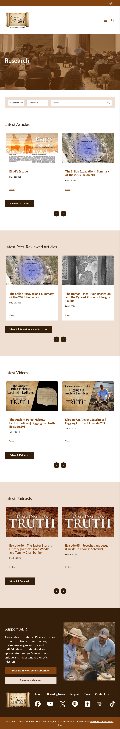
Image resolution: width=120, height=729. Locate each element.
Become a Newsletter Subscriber (31, 670)
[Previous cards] (56, 213)
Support (74, 694)
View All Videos (19, 455)
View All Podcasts (20, 581)
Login (110, 3)
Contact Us (102, 694)
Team (87, 694)
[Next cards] (63, 213)
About (38, 694)
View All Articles (19, 203)
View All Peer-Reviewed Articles (28, 329)
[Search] (112, 20)
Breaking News (56, 694)
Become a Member (30, 680)
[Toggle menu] (105, 20)
